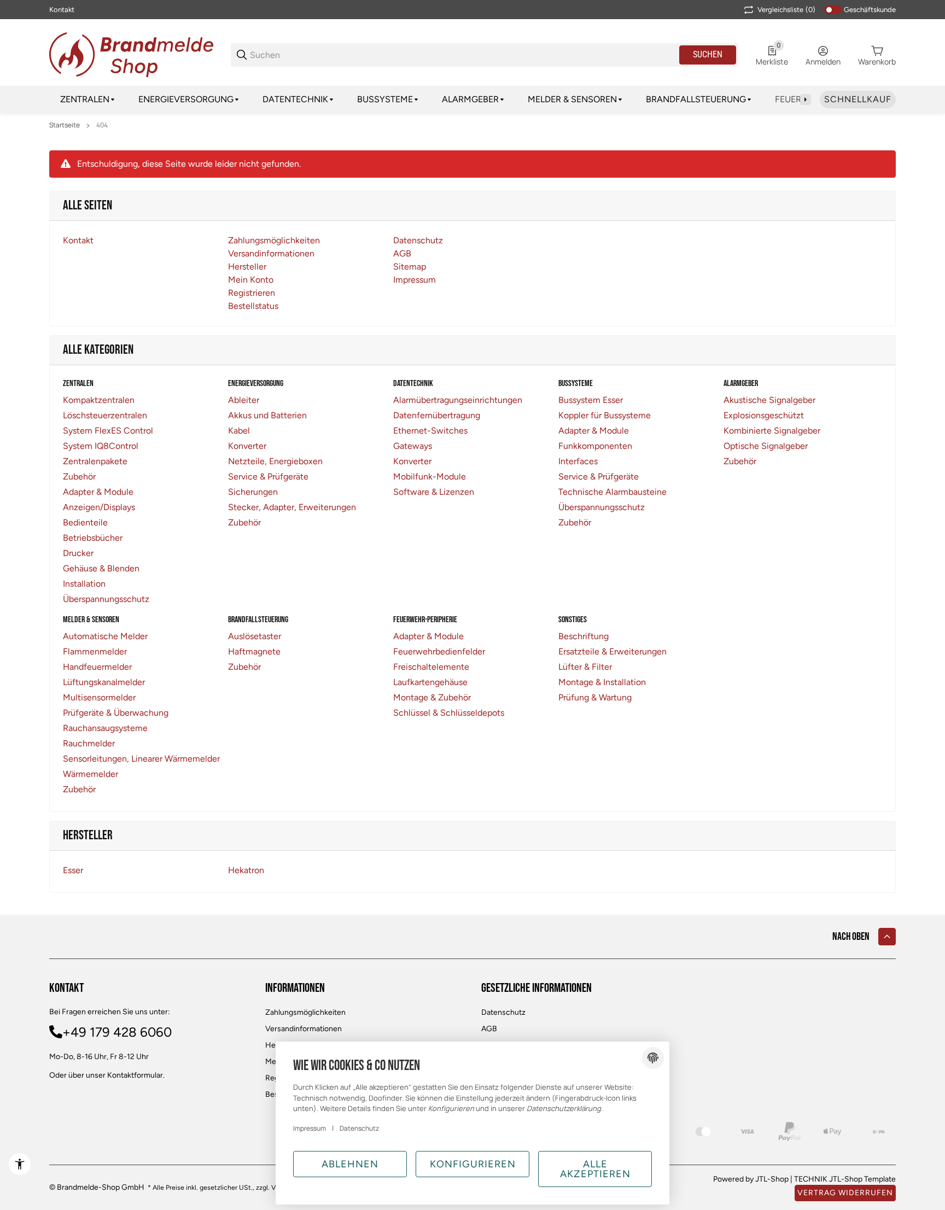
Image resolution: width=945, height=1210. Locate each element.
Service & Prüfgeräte (268, 476)
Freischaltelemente (431, 667)
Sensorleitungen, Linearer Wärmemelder (141, 758)
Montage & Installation (602, 682)
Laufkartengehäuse (430, 682)
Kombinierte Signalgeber (772, 430)
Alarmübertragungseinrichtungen (457, 400)
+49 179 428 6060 (117, 1032)
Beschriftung (583, 636)
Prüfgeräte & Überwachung (115, 713)
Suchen (707, 54)
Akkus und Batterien (267, 415)
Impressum (309, 1128)
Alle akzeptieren (595, 1169)
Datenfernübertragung (436, 415)
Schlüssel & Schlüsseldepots (448, 713)
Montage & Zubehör (432, 697)
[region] (472, 99)
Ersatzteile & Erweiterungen (612, 651)
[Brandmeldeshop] (131, 54)
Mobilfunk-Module (429, 476)
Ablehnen (350, 1164)
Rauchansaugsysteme (105, 728)
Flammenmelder (95, 651)
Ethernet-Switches (430, 430)
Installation (84, 583)
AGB (489, 1028)
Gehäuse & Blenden (101, 568)
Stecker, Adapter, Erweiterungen (292, 507)
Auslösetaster (254, 636)
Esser (73, 870)
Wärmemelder (90, 774)
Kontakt (61, 9)
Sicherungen (253, 492)
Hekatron (246, 870)
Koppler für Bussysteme (604, 415)
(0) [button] (786, 9)
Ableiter (243, 400)
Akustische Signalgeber (769, 400)
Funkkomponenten (595, 446)
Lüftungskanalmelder (104, 682)
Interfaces (578, 461)
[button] (887, 936)
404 (102, 125)
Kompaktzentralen (99, 400)
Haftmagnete (254, 651)
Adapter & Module (98, 492)
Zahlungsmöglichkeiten (305, 1012)
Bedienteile (85, 522)
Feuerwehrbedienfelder (439, 651)
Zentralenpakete (95, 461)
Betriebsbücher (92, 538)
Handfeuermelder (97, 667)
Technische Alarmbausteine (612, 492)
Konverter (247, 446)
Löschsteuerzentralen (105, 415)
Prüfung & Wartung (595, 697)
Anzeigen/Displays (99, 507)
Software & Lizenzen (433, 492)
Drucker (78, 553)
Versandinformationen (303, 1028)
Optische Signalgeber (766, 446)
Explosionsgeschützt (764, 415)
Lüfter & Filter (585, 667)
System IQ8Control (100, 446)
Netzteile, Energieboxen (275, 461)
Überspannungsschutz (106, 599)
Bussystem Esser (590, 400)
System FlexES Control (108, 430)
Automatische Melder (105, 636)
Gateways (412, 446)
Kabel (239, 430)
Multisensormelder (99, 697)
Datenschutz (503, 1012)
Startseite (64, 125)
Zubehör (79, 476)
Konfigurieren (473, 1164)
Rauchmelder (89, 743)
